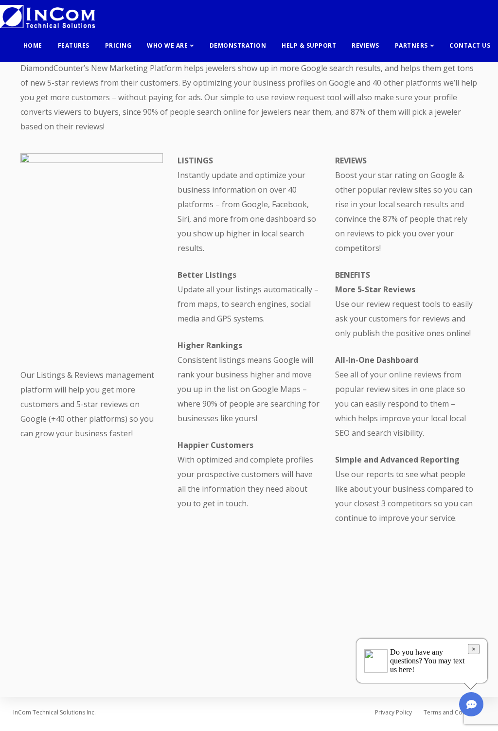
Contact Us (469, 45)
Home (32, 45)
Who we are (167, 45)
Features (73, 45)
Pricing (118, 45)
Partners (411, 45)
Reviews (365, 45)
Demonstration (238, 45)
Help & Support (309, 45)
